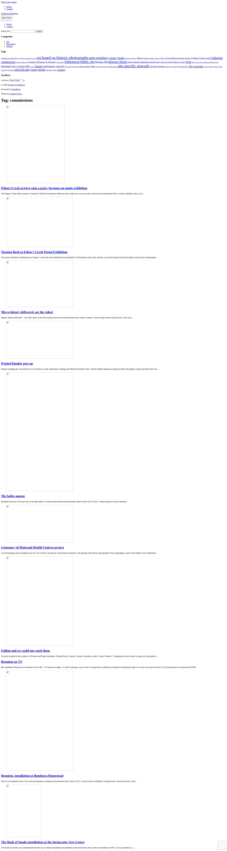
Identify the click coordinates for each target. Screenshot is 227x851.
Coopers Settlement (22, 62)
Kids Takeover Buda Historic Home (170, 62)
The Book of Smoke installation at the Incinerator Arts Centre (43, 842)
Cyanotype (60, 62)
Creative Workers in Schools (42, 62)
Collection (216, 58)
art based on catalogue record (27, 58)
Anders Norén (16, 94)
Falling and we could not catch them (25, 650)
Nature (38, 66)
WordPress (16, 89)
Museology (11, 44)
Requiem (105, 66)
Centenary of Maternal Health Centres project (32, 547)
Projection (99, 66)
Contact (9, 9)
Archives (5, 80)
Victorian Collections (7, 70)
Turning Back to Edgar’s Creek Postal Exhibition (34, 252)
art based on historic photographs (62, 57)
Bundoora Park (148, 58)
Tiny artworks (196, 66)
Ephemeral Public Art (79, 62)
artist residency (99, 58)
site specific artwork (133, 66)
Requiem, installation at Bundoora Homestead (32, 775)
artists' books (117, 58)
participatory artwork (53, 66)
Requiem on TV (11, 661)
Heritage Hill (101, 62)
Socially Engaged (156, 66)
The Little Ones (182, 67)
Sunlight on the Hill (171, 66)
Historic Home (117, 62)
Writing (9, 46)
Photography (84, 66)
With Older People (51, 70)
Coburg (194, 58)
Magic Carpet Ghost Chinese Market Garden (205, 62)
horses (130, 62)
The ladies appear (13, 496)
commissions (8, 62)
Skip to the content (9, 2)
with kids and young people (29, 69)
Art (7, 41)
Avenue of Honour (131, 58)
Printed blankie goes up (17, 363)
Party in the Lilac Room (72, 66)
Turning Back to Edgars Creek (213, 66)
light (188, 62)
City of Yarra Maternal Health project (175, 58)
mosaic (32, 66)
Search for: (5, 31)
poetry (93, 66)
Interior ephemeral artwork (144, 62)
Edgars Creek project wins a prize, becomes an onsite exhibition (44, 188)
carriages (157, 58)
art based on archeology (9, 58)
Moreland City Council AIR (15, 66)
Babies (140, 58)
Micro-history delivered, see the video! (27, 312)
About (9, 7)
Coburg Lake (204, 58)
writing (61, 69)
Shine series (113, 67)
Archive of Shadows (9, 13)
